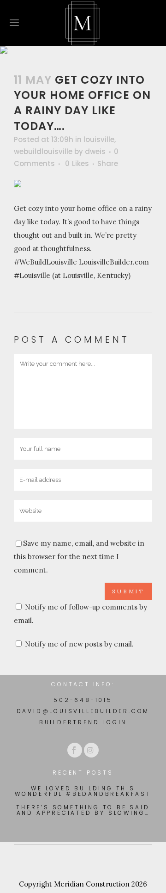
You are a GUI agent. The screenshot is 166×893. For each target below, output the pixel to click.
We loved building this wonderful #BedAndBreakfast (83, 791)
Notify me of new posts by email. (79, 644)
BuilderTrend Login (83, 722)
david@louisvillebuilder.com (83, 711)
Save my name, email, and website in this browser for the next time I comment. (79, 556)
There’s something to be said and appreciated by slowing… (82, 810)
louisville (98, 139)
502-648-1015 (83, 700)
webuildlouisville (43, 151)
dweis (95, 151)
